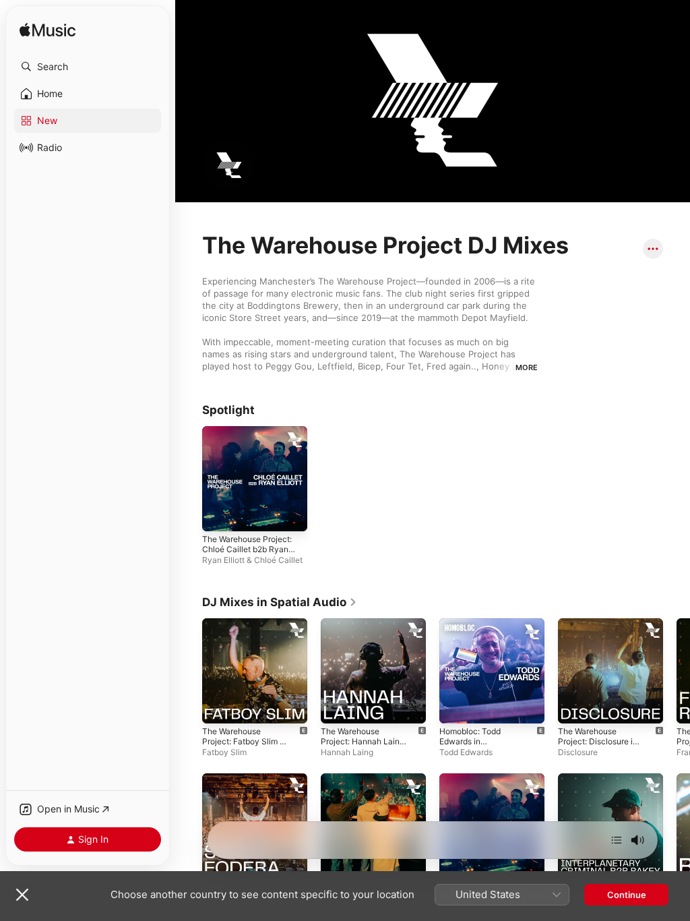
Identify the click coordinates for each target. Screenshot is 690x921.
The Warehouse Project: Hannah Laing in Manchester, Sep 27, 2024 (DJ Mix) (363, 746)
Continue (626, 894)
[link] (279, 602)
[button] (87, 66)
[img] (47, 30)
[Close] (22, 895)
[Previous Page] (188, 765)
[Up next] (616, 840)
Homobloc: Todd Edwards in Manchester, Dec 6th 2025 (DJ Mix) (478, 746)
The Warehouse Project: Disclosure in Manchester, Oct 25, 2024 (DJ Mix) (597, 746)
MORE (526, 367)
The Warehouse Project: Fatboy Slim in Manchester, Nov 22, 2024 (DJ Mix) (244, 746)
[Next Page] (676, 765)
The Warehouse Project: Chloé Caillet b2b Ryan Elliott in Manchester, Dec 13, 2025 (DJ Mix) (247, 554)
